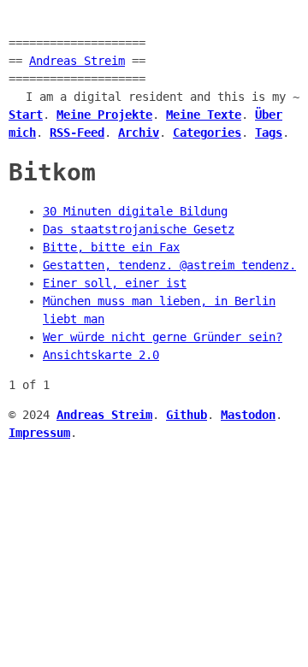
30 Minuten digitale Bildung (135, 211)
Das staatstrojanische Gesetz (138, 229)
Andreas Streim (77, 61)
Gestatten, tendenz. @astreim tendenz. (169, 265)
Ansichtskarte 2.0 (101, 355)
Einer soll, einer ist (115, 283)
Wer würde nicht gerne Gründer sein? (162, 337)
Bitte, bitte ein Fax (111, 247)
